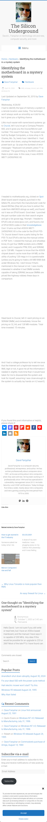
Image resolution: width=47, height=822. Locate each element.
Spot (41, 196)
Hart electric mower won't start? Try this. (19, 685)
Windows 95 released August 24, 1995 (19, 690)
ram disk (40, 88)
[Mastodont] (20, 501)
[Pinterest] (27, 501)
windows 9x (5, 91)
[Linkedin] (23, 501)
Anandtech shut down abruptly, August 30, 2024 (23, 676)
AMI (22, 88)
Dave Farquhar (11, 82)
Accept (23, 813)
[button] (43, 788)
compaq (27, 88)
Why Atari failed (8, 694)
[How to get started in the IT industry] (11, 539)
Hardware (13, 59)
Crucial (7, 125)
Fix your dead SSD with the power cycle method (23, 680)
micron (33, 88)
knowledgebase (34, 225)
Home (4, 59)
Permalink (22, 622)
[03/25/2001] (32, 542)
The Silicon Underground (23, 28)
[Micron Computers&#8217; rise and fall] (10, 559)
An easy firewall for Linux (33, 593)
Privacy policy (23, 819)
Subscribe (8, 781)
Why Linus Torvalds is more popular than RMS (21, 585)
